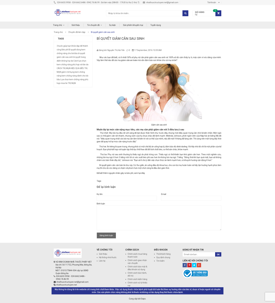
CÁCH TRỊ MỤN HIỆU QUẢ (68, 68)
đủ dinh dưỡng (180, 146)
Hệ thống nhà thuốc (107, 257)
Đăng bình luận (106, 235)
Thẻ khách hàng (163, 254)
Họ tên (100, 194)
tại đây (142, 173)
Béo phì (65, 49)
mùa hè (64, 83)
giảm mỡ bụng (67, 72)
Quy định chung (163, 257)
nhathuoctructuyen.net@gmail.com (162, 2)
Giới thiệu (76, 25)
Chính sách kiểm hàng (137, 279)
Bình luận (101, 203)
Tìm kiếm (160, 261)
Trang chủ (57, 25)
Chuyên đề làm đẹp (76, 32)
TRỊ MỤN (72, 83)
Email (163, 194)
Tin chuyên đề (93, 25)
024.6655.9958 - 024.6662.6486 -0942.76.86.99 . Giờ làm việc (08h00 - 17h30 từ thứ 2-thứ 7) (98, 2)
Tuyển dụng (155, 25)
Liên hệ (102, 261)
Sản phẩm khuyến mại (133, 25)
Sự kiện (112, 25)
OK (218, 254)
